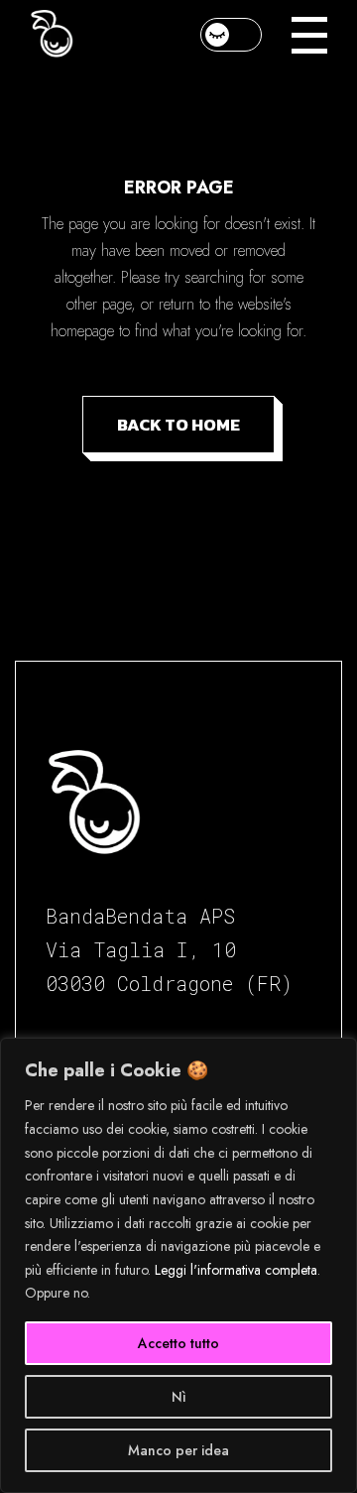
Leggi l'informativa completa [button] (236, 1270)
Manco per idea (178, 1450)
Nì (179, 1397)
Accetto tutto (178, 1343)
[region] (178, 1265)
